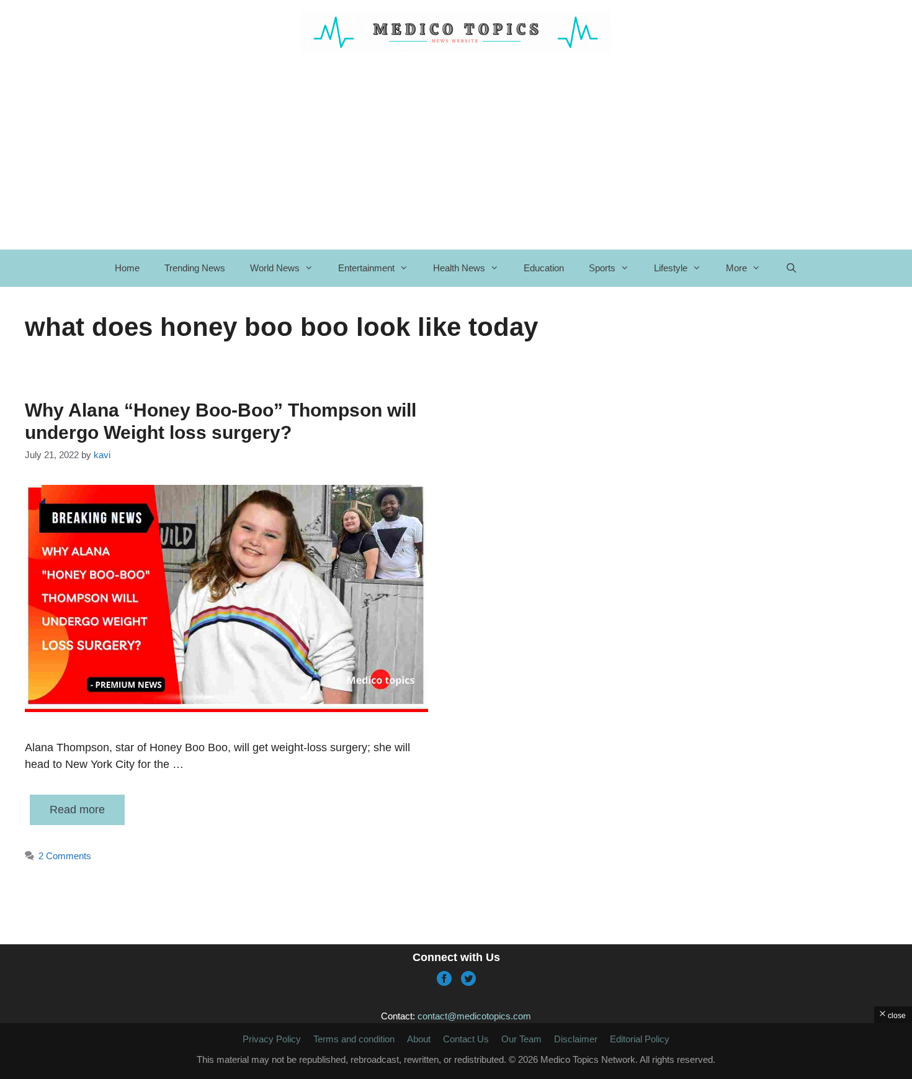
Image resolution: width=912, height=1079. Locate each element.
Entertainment (366, 268)
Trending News (194, 268)
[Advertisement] (456, 1051)
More (736, 268)
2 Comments (64, 856)
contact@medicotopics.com (474, 1016)
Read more (77, 809)
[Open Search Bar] (791, 268)
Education (544, 268)
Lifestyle (670, 268)
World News (275, 268)
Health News (459, 268)
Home (127, 268)
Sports (602, 268)
